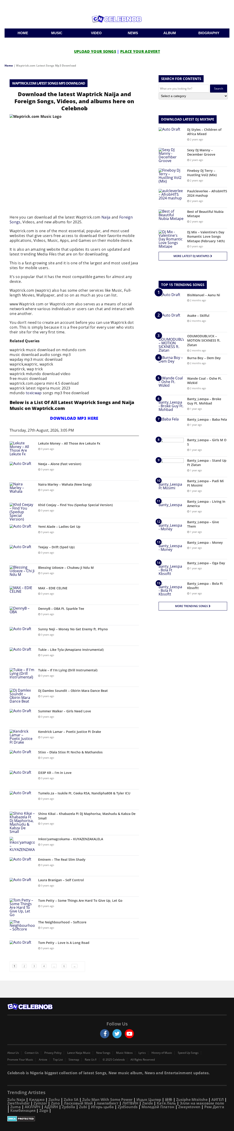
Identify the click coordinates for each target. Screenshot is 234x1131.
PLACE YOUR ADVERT (140, 51)
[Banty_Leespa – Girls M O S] (171, 446)
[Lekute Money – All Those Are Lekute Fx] (22, 449)
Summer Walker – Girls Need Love (64, 711)
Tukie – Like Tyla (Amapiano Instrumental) (71, 649)
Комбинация (22, 1110)
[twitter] (117, 1033)
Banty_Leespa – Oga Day (206, 563)
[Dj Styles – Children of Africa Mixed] (171, 135)
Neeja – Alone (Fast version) (59, 464)
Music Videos (124, 1053)
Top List (58, 1059)
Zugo (43, 1110)
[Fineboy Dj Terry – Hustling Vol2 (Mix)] (171, 176)
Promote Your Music (20, 1059)
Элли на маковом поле (202, 1103)
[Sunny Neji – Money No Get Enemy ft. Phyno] (22, 635)
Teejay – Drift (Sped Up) (56, 547)
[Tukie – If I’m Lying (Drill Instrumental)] (22, 676)
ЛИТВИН (130, 1103)
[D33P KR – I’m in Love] (22, 779)
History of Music (162, 1053)
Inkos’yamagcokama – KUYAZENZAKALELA (70, 839)
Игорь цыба (102, 1106)
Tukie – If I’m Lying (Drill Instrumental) (67, 670)
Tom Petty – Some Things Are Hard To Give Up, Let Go (80, 900)
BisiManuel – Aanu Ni (203, 295)
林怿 (168, 1099)
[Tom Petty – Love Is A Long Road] (22, 949)
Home (9, 65)
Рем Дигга (214, 1106)
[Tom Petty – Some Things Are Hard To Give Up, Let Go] (22, 907)
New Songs (103, 1053)
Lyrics (142, 1053)
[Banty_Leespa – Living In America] (171, 507)
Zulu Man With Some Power (107, 1099)
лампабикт (107, 1103)
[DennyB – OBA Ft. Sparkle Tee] (22, 614)
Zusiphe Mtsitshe (191, 1099)
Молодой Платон (157, 1106)
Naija (106, 217)
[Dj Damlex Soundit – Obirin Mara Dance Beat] (22, 697)
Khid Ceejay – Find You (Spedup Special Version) (75, 505)
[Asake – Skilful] (171, 321)
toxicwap (34, 392)
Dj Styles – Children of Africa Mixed (204, 131)
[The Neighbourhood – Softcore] (22, 928)
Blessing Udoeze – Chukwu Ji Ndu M (66, 567)
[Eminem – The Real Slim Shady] (22, 865)
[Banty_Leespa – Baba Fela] (171, 425)
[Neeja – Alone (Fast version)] (22, 470)
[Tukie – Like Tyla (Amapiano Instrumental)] (22, 656)
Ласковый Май (78, 1103)
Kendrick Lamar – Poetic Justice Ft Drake (69, 731)
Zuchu (54, 1099)
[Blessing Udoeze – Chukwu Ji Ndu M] (22, 573)
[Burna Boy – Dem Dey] (171, 364)
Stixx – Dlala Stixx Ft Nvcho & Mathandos (70, 752)
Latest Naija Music (78, 1053)
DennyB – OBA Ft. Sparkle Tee (61, 608)
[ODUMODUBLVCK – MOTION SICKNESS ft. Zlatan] (171, 343)
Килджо (37, 1099)
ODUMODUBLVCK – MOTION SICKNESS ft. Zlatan (204, 340)
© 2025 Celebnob (114, 1059)
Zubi (83, 1106)
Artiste (43, 1059)
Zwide (147, 1103)
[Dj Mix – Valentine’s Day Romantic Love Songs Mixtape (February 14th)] (171, 239)
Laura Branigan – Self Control (61, 880)
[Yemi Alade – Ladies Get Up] (22, 532)
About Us (13, 1053)
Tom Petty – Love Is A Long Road (63, 942)
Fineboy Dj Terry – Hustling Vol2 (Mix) (202, 172)
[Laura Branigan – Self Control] (22, 886)
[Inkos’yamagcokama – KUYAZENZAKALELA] (22, 845)
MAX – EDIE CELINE (52, 588)
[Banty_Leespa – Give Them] (171, 528)
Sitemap (74, 1059)
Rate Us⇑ (91, 1059)
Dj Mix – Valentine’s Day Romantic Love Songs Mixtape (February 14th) (206, 236)
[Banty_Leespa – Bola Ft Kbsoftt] (171, 589)
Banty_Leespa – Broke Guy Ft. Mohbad (204, 401)
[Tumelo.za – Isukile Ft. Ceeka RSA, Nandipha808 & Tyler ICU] (22, 799)
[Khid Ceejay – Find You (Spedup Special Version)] (22, 512)
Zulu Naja (16, 1099)
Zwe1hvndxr (18, 1103)
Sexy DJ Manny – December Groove (201, 152)
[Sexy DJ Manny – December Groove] (171, 156)
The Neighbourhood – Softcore (62, 922)
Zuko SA (71, 1099)
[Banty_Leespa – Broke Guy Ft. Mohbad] (171, 405)
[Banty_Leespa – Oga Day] (171, 569)
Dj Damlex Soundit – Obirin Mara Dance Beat (73, 690)
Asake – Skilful (198, 315)
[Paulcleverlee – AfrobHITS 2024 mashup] (171, 197)
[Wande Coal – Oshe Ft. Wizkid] (171, 384)
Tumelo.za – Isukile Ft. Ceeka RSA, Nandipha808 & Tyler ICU (84, 793)
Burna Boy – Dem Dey (204, 358)
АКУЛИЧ (32, 1106)
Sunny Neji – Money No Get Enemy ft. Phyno (73, 629)
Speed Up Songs (188, 1053)
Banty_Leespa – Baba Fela (207, 419)
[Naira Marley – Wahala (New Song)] (22, 490)
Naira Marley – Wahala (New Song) (64, 484)
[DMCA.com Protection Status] (117, 1118)
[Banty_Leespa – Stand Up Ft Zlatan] (171, 466)
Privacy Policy (52, 1053)
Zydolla (68, 1106)
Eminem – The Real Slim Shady (61, 859)
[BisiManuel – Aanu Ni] (171, 301)
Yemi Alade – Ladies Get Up (59, 526)
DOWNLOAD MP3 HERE (74, 418)
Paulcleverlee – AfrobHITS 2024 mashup (207, 193)
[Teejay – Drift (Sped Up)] (22, 553)
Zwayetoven (189, 1106)
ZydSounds (128, 1106)
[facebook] (104, 1033)
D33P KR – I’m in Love (55, 772)
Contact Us (32, 1053)
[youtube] (129, 1033)
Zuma (15, 1106)
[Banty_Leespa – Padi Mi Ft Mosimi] (171, 487)
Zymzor (40, 1103)
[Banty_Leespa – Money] (171, 548)
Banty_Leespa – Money (205, 542)
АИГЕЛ (217, 1099)
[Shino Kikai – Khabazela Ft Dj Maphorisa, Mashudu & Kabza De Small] (22, 822)
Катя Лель (166, 1103)
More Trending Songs (192, 606)
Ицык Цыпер (148, 1099)
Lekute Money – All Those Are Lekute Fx (69, 443)
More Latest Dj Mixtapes (191, 256)
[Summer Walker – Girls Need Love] (22, 717)
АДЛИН (51, 1106)
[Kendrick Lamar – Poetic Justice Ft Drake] (22, 738)
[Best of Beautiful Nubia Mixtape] (171, 218)
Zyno (55, 1103)
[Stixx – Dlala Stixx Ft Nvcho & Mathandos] (22, 758)
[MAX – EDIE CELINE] (22, 594)
